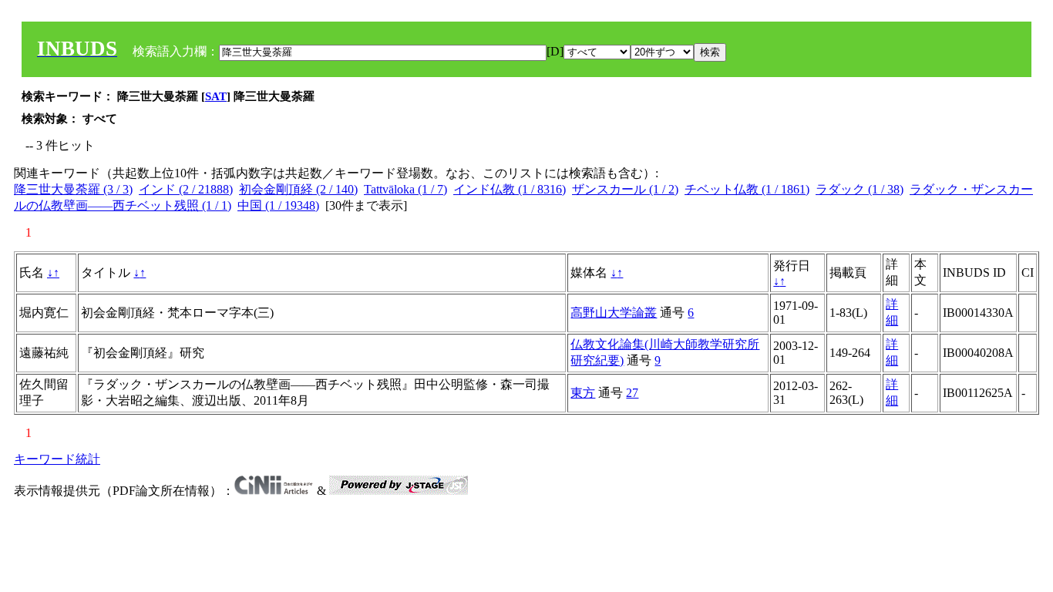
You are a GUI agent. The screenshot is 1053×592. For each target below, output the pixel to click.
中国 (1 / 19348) (278, 205)
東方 (582, 392)
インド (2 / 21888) (186, 189)
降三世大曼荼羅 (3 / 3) (73, 189)
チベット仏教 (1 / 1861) (747, 189)
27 (632, 392)
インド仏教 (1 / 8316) (509, 189)
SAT (216, 96)
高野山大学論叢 (613, 312)
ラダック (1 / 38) (859, 189)
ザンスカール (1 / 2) (625, 189)
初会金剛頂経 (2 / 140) (298, 189)
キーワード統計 (57, 459)
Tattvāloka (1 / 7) (405, 189)
